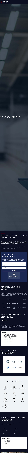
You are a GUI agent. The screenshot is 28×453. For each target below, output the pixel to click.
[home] (4, 2)
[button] (14, 276)
